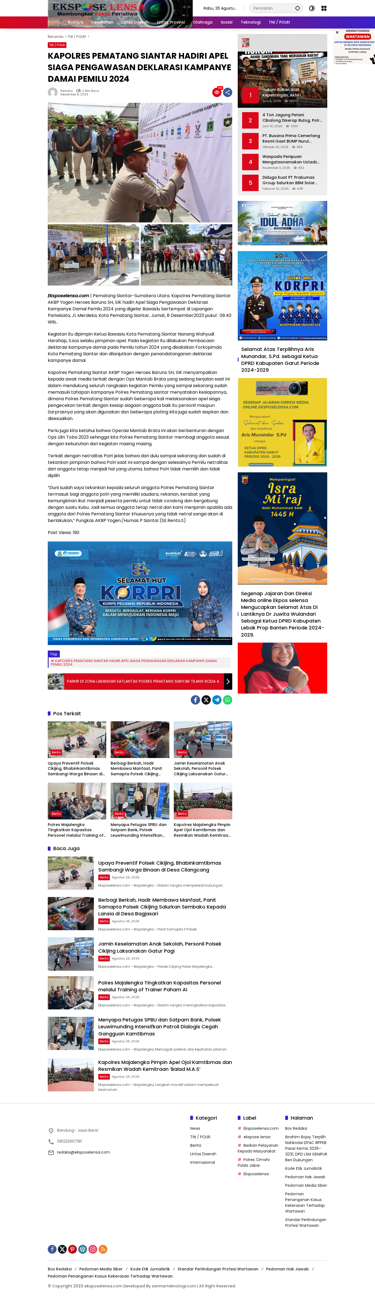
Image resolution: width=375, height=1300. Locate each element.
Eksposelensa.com (261, 1128)
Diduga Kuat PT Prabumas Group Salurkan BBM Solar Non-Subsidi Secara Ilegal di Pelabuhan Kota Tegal (290, 180)
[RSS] (103, 1249)
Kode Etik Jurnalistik (303, 1168)
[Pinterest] (72, 1249)
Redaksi (66, 90)
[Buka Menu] (324, 8)
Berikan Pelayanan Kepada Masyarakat (258, 1148)
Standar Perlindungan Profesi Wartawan (305, 1222)
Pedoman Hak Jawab (305, 1177)
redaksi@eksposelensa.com (83, 1152)
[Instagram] (92, 1249)
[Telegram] (217, 700)
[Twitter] (206, 700)
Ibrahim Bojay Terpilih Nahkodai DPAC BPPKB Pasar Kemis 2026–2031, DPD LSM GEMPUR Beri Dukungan (306, 1148)
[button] (297, 8)
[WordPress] (82, 1249)
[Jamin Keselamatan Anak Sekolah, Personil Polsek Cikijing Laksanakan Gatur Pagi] (203, 739)
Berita (56, 752)
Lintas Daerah (203, 1154)
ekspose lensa (257, 1137)
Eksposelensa (256, 1174)
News (195, 1128)
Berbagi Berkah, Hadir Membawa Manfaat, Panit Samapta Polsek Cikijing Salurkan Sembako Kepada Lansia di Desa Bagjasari (138, 769)
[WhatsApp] (227, 700)
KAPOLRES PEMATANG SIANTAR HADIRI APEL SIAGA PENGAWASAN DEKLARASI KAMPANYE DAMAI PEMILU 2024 (134, 662)
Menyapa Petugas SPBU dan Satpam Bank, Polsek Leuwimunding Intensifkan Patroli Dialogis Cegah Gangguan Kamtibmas (139, 830)
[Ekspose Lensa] (120, 8)
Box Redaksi (296, 1128)
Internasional (202, 1162)
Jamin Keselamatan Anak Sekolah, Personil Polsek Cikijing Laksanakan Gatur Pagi (200, 769)
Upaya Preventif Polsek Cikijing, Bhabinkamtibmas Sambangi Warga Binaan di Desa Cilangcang (75, 769)
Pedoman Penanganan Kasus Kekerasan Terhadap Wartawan (305, 1202)
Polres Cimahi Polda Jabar (254, 1162)
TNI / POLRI (57, 45)
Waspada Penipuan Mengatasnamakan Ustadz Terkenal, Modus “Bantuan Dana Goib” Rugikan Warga (289, 159)
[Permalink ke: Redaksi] (54, 92)
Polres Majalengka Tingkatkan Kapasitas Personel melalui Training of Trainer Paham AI (75, 830)
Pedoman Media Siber (306, 1185)
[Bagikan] (227, 92)
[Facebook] (195, 700)
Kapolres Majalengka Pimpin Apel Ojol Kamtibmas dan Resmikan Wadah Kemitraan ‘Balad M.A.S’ (202, 830)
